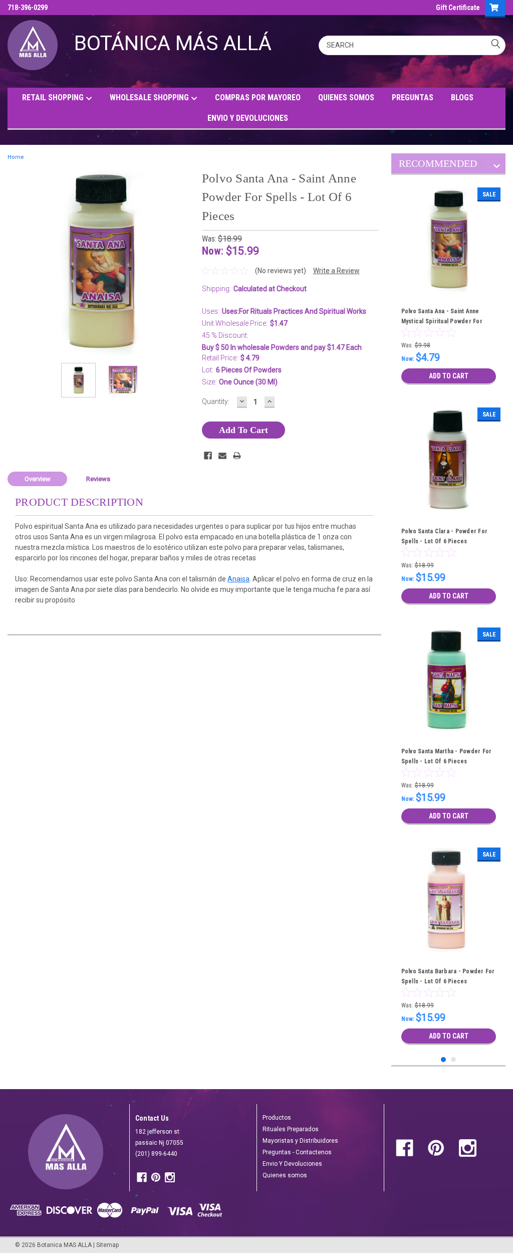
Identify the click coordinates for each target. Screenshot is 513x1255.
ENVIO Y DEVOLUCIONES (247, 118)
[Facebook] (208, 456)
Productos (277, 1117)
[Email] (222, 456)
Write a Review (336, 271)
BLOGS (462, 97)
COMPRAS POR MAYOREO (258, 97)
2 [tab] (453, 1060)
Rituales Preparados (291, 1129)
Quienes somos (285, 1175)
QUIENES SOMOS (346, 97)
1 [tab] (443, 1060)
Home (16, 157)
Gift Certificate (458, 8)
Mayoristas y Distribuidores (300, 1140)
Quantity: (215, 401)
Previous (18, 262)
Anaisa (238, 579)
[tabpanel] (448, 286)
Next (184, 262)
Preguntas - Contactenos (297, 1152)
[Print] (237, 456)
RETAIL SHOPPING (54, 97)
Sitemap (107, 1244)
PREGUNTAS (412, 97)
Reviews (98, 479)
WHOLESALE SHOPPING (150, 97)
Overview (38, 479)
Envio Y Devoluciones (292, 1163)
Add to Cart (448, 376)
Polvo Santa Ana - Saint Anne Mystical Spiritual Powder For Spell (441, 321)
